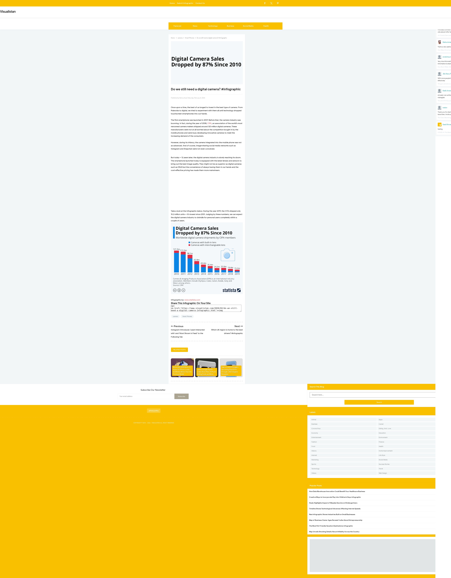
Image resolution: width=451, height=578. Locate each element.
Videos (313, 473)
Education (382, 433)
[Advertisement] (207, 190)
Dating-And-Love (385, 429)
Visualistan (156, 423)
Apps (380, 420)
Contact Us (200, 3)
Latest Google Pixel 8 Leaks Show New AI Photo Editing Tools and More (206, 372)
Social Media (248, 26)
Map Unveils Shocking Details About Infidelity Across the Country (334, 532)
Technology (213, 26)
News (195, 26)
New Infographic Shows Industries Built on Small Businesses (332, 514)
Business (230, 26)
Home (172, 3)
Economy (314, 433)
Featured (177, 26)
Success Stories (384, 464)
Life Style (382, 455)
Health (266, 26)
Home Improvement (386, 451)
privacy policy (154, 411)
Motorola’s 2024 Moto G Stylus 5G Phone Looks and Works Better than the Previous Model (182, 370)
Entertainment (316, 437)
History (314, 451)
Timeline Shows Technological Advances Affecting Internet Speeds (334, 509)
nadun (445, 108)
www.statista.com (192, 300)
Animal (313, 420)
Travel (381, 469)
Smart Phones (187, 316)
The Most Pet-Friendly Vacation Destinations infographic (331, 526)
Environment (383, 437)
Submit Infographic (185, 3)
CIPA (209, 123)
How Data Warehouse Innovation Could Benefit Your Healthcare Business (337, 491)
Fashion (314, 442)
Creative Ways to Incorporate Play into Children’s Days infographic (335, 497)
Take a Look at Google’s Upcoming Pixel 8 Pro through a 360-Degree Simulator (229, 370)
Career (381, 424)
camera (175, 316)
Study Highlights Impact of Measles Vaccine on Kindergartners (333, 503)
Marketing (315, 460)
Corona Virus (315, 429)
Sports (313, 464)
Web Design (383, 473)
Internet (314, 455)
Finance (381, 442)
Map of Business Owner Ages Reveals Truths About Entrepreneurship (335, 520)
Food (313, 446)
